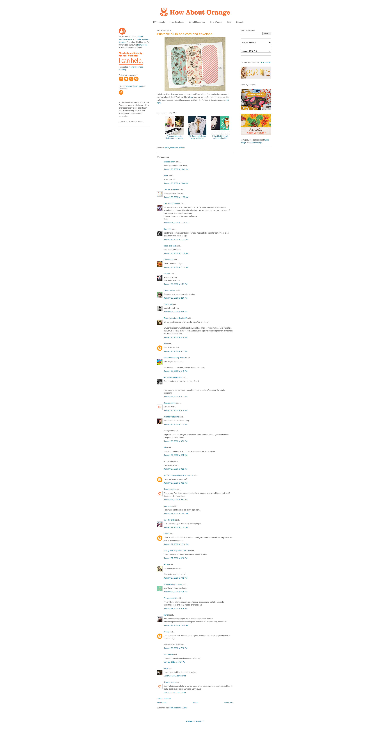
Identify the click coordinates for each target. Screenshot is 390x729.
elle (165, 448)
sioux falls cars (170, 246)
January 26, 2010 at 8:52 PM (175, 441)
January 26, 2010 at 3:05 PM (175, 312)
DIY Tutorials (159, 22)
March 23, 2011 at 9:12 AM (175, 693)
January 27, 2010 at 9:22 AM (175, 469)
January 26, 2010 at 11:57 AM (176, 267)
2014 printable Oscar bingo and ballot (197, 137)
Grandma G (168, 260)
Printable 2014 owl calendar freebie (220, 137)
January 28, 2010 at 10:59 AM (176, 625)
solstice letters (170, 162)
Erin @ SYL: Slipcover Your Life (177, 551)
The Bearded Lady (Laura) (175, 358)
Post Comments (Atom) (177, 708)
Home (195, 703)
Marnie (167, 534)
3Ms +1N (167, 229)
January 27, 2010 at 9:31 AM (175, 483)
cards (167, 148)
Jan (165, 344)
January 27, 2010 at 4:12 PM (175, 558)
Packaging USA (170, 598)
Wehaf (166, 632)
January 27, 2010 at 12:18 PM (176, 544)
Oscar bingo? (265, 62)
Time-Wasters (216, 22)
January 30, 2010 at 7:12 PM (175, 648)
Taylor (166, 615)
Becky (166, 564)
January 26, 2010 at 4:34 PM (175, 337)
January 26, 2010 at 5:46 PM (175, 371)
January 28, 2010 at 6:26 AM (175, 609)
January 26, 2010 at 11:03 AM (176, 197)
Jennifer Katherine (171, 417)
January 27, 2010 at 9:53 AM (175, 500)
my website (142, 45)
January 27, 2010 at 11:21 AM (176, 527)
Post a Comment (164, 699)
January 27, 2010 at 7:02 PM (175, 578)
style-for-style (169, 520)
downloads (174, 148)
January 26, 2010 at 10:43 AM (176, 169)
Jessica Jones (170, 403)
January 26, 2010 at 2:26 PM (175, 298)
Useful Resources (197, 22)
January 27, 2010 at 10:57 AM (176, 513)
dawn (166, 176)
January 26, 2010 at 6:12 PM (175, 397)
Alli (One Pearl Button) (173, 377)
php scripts (168, 654)
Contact (239, 22)
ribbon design (256, 143)
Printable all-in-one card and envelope (184, 34)
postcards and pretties (173, 584)
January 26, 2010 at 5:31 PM (175, 351)
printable (182, 148)
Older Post (228, 703)
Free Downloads (177, 22)
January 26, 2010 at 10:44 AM (176, 183)
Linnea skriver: (170, 290)
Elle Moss (168, 304)
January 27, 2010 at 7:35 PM (175, 592)
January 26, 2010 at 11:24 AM (176, 223)
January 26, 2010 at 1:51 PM (175, 284)
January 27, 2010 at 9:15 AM (175, 455)
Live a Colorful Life (171, 189)
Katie (166, 668)
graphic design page (134, 86)
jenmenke (168, 506)
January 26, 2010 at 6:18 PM (175, 410)
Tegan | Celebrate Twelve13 (175, 318)
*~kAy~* (167, 274)
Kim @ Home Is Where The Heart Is (178, 475)
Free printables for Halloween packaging (174, 137)
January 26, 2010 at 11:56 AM (176, 253)
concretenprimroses (172, 203)
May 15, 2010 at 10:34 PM (174, 662)
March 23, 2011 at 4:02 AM (175, 676)
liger (191, 97)
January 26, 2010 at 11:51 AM (176, 239)
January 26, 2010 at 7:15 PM (175, 424)
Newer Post (162, 703)
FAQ (229, 22)
